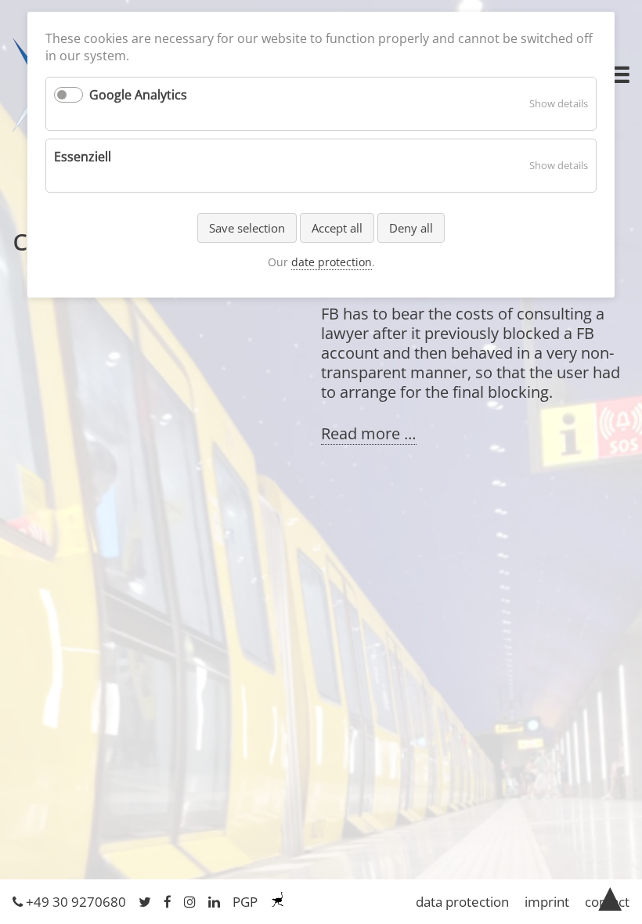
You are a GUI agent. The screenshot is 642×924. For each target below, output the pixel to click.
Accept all (337, 228)
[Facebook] (167, 902)
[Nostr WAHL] (277, 902)
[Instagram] (190, 902)
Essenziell (82, 156)
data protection (462, 902)
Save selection (247, 228)
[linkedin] (214, 902)
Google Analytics (138, 94)
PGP (245, 902)
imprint (547, 902)
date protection (331, 261)
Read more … (369, 434)
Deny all (411, 228)
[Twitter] (145, 902)
